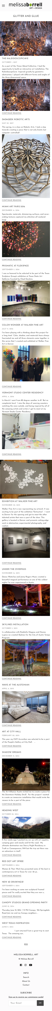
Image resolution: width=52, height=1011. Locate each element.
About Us (26, 981)
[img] (21, 964)
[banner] (25, 6)
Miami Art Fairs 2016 (13, 207)
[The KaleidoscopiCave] (26, 39)
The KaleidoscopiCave (15, 59)
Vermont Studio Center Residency (22, 393)
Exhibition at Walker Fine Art (19, 501)
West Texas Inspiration (15, 923)
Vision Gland (22, 66)
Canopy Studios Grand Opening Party (25, 903)
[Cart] (50, 6)
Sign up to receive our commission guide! (26, 997)
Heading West (10, 811)
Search (26, 977)
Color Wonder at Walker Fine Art (22, 325)
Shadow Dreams (11, 752)
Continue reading (11, 113)
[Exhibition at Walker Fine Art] (26, 480)
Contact (26, 985)
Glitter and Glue (26, 16)
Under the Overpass (14, 569)
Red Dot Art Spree (13, 861)
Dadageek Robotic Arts (16, 120)
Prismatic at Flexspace (15, 266)
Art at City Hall (11, 732)
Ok (40, 1003)
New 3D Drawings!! (12, 882)
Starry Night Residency (33, 846)
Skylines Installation (15, 625)
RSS (26, 944)
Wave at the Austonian (15, 685)
